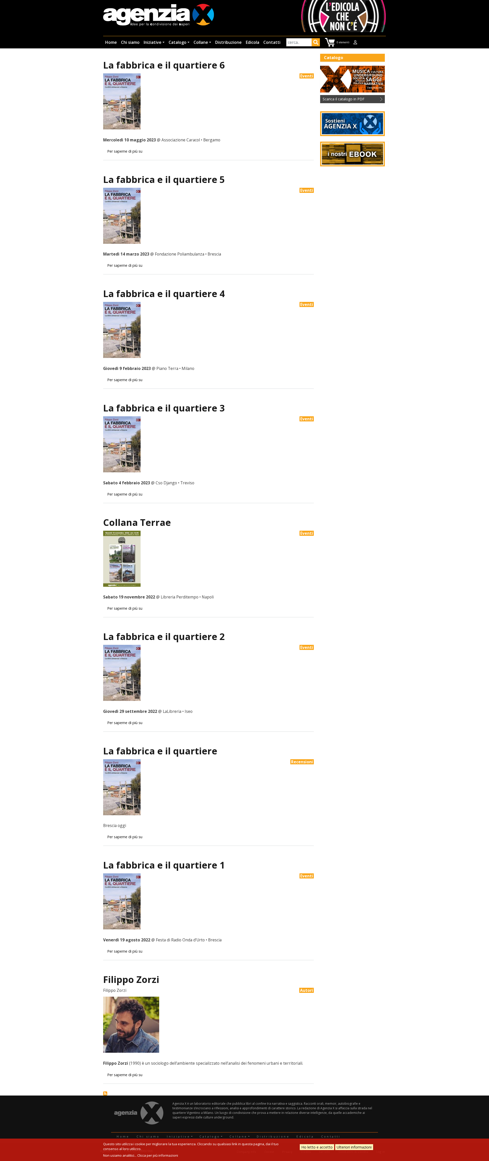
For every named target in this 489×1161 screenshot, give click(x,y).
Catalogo (177, 42)
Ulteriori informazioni (354, 1147)
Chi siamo (130, 42)
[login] (355, 42)
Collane (201, 42)
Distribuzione (228, 42)
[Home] (158, 15)
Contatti (271, 42)
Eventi (306, 75)
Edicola (252, 42)
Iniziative (152, 42)
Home (111, 42)
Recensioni (302, 761)
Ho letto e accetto (317, 1147)
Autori (306, 990)
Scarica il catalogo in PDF (343, 99)
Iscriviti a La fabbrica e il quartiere (105, 1093)
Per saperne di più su (124, 151)
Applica (316, 43)
